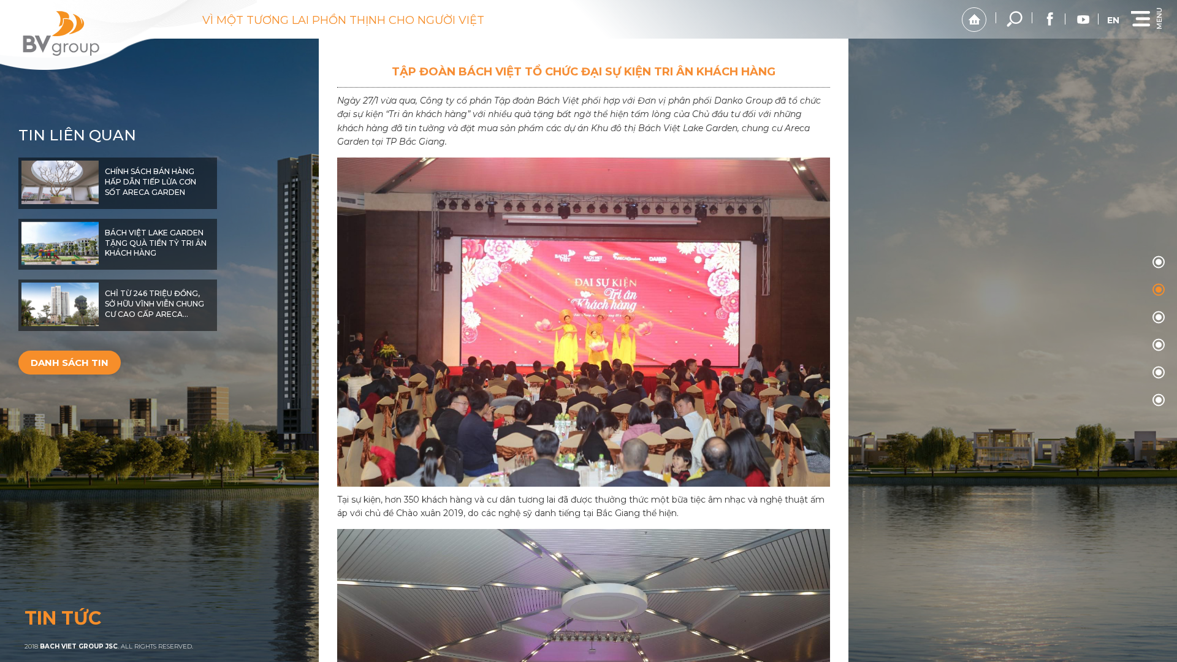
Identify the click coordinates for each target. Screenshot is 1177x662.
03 (1158, 345)
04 (1158, 373)
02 (1158, 317)
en (1113, 20)
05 (1158, 400)
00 (1158, 262)
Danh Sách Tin (70, 362)
